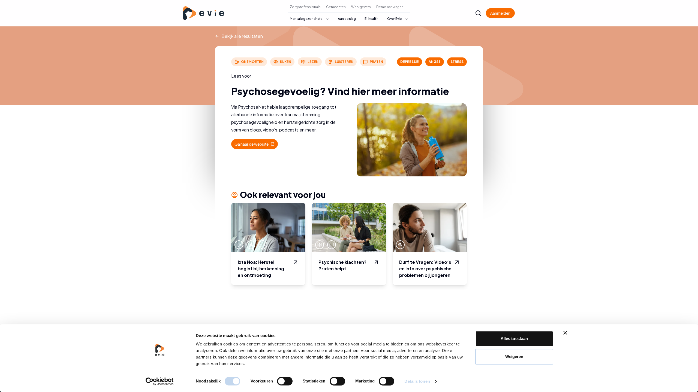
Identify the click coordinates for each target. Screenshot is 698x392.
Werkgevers (361, 7)
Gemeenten (336, 7)
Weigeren (514, 356)
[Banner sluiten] (565, 333)
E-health (371, 19)
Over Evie (394, 19)
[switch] (285, 381)
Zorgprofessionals (305, 7)
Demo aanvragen (390, 7)
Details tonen (417, 381)
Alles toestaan (514, 338)
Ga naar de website (256, 145)
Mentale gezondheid (306, 19)
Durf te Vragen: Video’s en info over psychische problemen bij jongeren (425, 268)
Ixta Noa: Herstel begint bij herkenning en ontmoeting (261, 268)
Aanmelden (500, 13)
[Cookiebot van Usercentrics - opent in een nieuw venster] (159, 381)
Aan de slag (347, 19)
